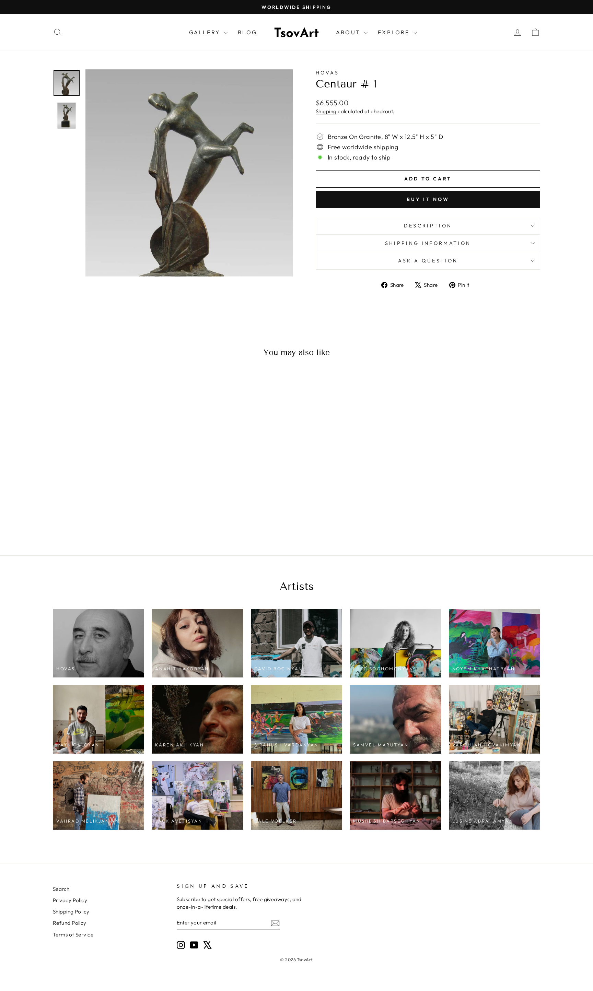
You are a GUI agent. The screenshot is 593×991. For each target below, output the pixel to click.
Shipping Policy (71, 911)
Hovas (327, 73)
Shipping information (428, 243)
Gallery (206, 32)
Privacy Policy (70, 900)
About (349, 32)
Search (61, 889)
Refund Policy (69, 923)
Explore (395, 32)
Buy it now (428, 199)
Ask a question (428, 261)
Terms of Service (73, 934)
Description (428, 226)
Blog (247, 32)
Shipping (326, 111)
